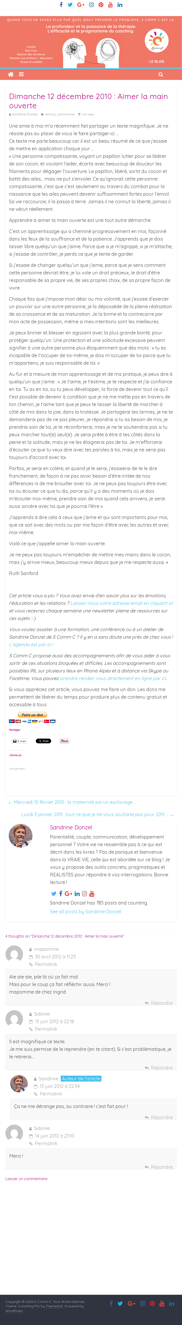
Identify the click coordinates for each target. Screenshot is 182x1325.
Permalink (46, 964)
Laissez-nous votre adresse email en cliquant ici (121, 603)
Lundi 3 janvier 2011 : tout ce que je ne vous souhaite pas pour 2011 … (97, 814)
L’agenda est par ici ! (31, 644)
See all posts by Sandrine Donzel (85, 911)
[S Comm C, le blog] (91, 20)
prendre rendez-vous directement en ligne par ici (113, 678)
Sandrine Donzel (24, 114)
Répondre (162, 1003)
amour (50, 114)
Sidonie (42, 1014)
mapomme (46, 949)
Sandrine (48, 1079)
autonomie (66, 114)
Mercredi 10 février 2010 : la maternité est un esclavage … (72, 802)
